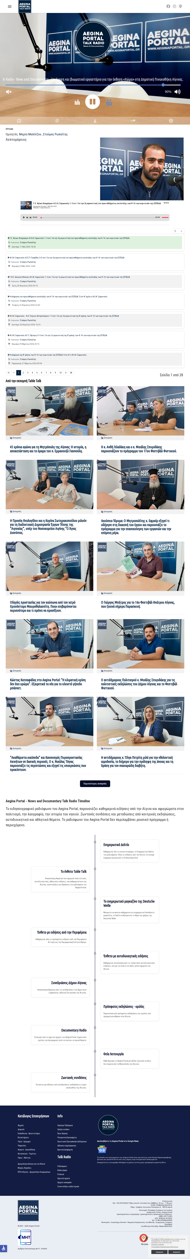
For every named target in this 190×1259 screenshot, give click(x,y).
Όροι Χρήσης (62, 1133)
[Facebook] (168, 6)
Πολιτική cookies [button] (157, 1244)
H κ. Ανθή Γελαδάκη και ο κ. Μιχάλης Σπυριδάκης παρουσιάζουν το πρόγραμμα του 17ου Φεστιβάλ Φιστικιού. (139, 449)
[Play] (24, 217)
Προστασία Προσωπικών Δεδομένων (72, 1142)
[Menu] (9, 6)
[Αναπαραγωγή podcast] (8, 238)
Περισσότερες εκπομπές (95, 783)
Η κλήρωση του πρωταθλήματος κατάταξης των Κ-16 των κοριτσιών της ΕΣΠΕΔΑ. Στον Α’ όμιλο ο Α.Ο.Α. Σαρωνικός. (59, 296)
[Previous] (27, 217)
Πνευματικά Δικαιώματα (67, 1137)
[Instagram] (174, 6)
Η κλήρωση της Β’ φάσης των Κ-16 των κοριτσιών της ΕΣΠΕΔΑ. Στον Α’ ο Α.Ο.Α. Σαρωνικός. (48, 355)
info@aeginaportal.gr (164, 1205)
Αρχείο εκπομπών (64, 1182)
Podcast (60, 1174)
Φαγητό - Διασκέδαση (26, 1150)
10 (60, 372)
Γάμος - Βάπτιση (24, 1158)
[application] (95, 216)
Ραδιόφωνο (62, 1166)
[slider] (98, 217)
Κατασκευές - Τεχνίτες (27, 1154)
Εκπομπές (17, 438)
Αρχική (21, 1125)
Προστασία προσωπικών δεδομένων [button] (164, 1247)
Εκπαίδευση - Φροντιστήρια (29, 1133)
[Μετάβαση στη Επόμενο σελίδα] (65, 372)
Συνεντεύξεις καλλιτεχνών (68, 1186)
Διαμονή (21, 1129)
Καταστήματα (23, 1137)
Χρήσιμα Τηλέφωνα (65, 1125)
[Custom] (180, 6)
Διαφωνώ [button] (176, 1252)
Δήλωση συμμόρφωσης (66, 1146)
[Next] (30, 217)
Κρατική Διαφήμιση (65, 1150)
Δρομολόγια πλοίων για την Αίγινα (31, 1164)
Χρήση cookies (63, 1129)
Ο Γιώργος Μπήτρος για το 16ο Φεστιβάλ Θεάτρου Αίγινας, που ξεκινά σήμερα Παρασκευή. (138, 604)
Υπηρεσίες (22, 1146)
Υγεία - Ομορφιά (24, 1142)
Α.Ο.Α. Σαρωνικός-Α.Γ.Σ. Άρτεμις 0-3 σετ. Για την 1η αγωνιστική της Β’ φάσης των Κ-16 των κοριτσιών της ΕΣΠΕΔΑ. (59, 335)
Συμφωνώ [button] (159, 1252)
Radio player (62, 1170)
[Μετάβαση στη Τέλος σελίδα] (71, 372)
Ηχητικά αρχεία (63, 1178)
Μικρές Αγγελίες (24, 1168)
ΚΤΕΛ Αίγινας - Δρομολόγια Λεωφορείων (34, 1172)
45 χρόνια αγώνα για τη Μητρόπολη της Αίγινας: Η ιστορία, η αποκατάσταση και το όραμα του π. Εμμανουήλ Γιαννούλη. (48, 449)
